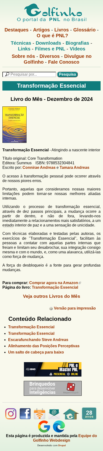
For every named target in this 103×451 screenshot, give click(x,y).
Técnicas (21, 43)
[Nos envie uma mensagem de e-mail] (54, 418)
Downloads (48, 43)
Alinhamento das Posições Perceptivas (44, 346)
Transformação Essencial (55, 287)
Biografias (77, 43)
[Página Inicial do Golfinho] (71, 418)
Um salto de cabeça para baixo (36, 352)
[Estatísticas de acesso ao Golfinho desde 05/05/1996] (89, 418)
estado (8, 225)
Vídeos (77, 48)
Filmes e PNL (50, 48)
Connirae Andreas (39, 167)
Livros (61, 29)
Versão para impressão (75, 308)
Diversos (50, 56)
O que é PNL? (52, 35)
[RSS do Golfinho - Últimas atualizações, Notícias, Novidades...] (39, 418)
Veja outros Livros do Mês (51, 296)
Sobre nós (23, 56)
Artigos (41, 29)
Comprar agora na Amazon (53, 283)
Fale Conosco (63, 62)
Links (24, 48)
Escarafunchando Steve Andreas (38, 340)
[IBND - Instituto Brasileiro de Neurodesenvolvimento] (51, 378)
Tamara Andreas (74, 167)
